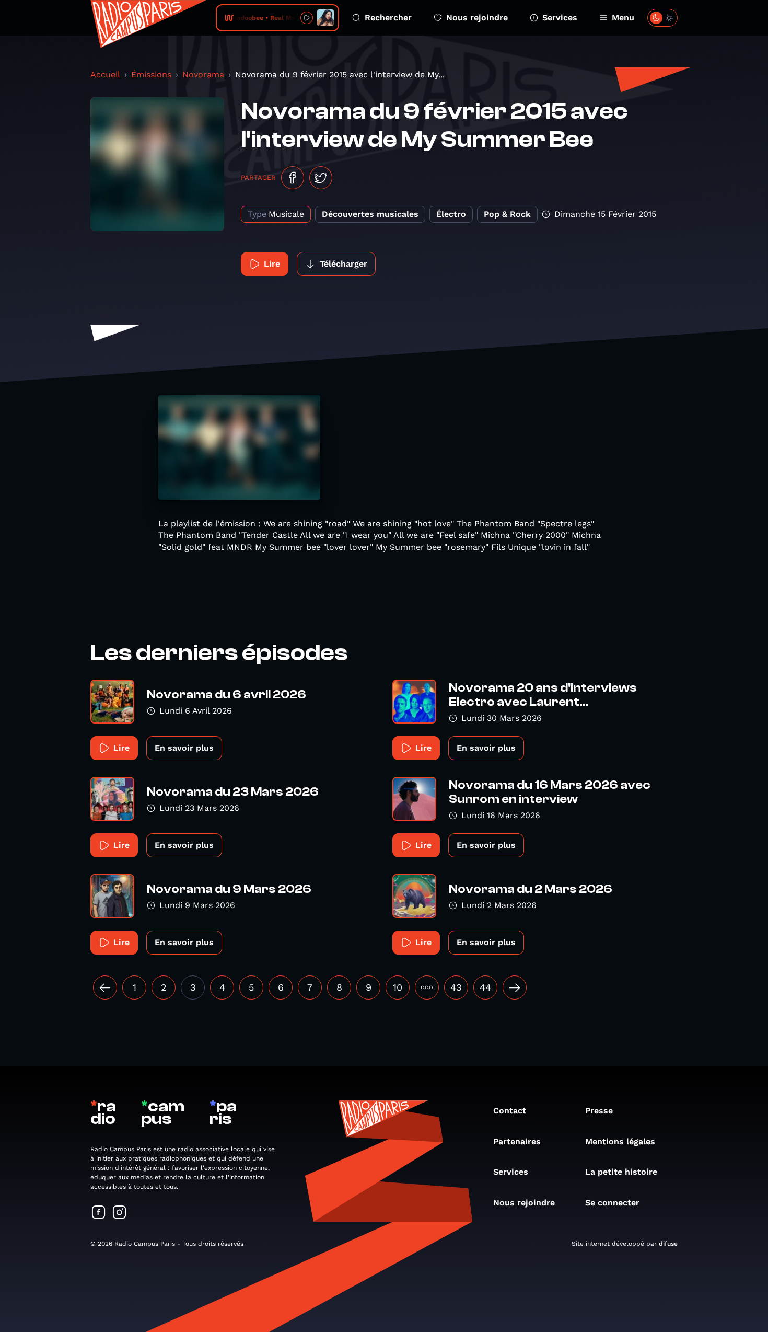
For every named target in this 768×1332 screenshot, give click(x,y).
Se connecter (612, 1203)
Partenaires (517, 1141)
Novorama (203, 74)
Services (559, 17)
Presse (599, 1111)
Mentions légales (620, 1141)
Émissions (151, 74)
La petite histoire (621, 1172)
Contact (509, 1111)
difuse (668, 1243)
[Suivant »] (514, 987)
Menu (623, 17)
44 (485, 987)
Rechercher (388, 17)
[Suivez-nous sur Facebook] (98, 1213)
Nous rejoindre (477, 17)
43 (456, 987)
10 (397, 987)
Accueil (105, 74)
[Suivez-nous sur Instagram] (119, 1213)
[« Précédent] (105, 987)
